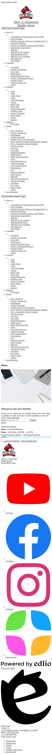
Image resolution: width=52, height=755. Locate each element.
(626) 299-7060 (13, 732)
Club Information (17, 100)
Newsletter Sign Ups (18, 161)
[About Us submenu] (7, 35)
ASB (13, 91)
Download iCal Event (31, 435)
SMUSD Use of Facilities (20, 56)
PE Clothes (15, 124)
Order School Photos (19, 166)
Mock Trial (15, 107)
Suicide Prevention (18, 181)
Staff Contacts (16, 174)
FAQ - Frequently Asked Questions (24, 144)
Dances (13, 102)
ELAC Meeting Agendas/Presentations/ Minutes (29, 142)
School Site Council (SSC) (21, 48)
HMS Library (16, 74)
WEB (13, 94)
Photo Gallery (16, 188)
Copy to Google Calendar (11, 435)
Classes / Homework (18, 70)
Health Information (18, 153)
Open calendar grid (29, 441)
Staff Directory (16, 59)
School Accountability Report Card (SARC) (27, 46)
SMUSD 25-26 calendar (20, 52)
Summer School (17, 81)
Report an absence (18, 172)
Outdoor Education (18, 109)
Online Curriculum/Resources (22, 78)
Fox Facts (14, 148)
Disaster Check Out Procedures (23, 139)
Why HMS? (15, 61)
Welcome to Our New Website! (16, 408)
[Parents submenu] (7, 129)
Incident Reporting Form (20, 76)
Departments (15, 135)
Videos (13, 118)
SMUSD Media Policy (19, 54)
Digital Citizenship (18, 137)
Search (3, 420)
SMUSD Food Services (20, 179)
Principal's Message (18, 43)
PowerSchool (16, 168)
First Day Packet (17, 146)
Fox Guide (15, 72)
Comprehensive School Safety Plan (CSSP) (27, 37)
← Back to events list (11, 441)
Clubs (13, 98)
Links (13, 159)
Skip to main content (9, 2)
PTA (12, 170)
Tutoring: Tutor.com (18, 83)
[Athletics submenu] (14, 122)
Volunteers (15, 183)
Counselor (15, 67)
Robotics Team (16, 111)
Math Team (15, 105)
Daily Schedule (16, 39)
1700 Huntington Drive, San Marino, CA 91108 (19, 730)
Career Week (16, 96)
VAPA (13, 85)
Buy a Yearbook (17, 131)
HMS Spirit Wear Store (19, 157)
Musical (14, 120)
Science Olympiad (18, 113)
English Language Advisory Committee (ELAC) (29, 41)
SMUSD (14, 50)
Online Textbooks (17, 164)
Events (3, 437)
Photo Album (16, 115)
